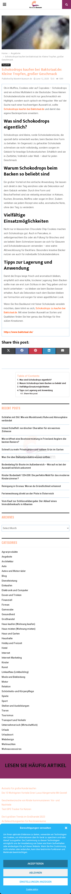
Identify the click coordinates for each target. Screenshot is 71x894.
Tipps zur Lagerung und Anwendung (36, 390)
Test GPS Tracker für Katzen (16, 809)
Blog (4, 576)
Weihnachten (9, 744)
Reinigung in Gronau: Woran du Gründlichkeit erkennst (31, 486)
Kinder (5, 662)
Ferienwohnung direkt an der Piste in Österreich (28, 493)
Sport (5, 701)
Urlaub (5, 730)
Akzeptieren (36, 863)
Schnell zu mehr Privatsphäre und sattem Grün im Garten (33, 449)
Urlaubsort (7, 734)
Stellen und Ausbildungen (15, 705)
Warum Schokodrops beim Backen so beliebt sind (42, 383)
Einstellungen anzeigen (36, 881)
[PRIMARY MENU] (4, 4)
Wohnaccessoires (11, 749)
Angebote (6, 65)
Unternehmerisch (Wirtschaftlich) (20, 725)
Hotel (4, 648)
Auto (4, 566)
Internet (6, 653)
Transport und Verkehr (14, 720)
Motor (5, 681)
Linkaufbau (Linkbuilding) (15, 672)
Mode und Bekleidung (13, 677)
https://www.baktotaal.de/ (18, 332)
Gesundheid (8, 614)
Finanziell (7, 600)
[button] (66, 828)
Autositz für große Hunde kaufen (19, 788)
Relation (6, 686)
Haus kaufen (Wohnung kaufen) (18, 624)
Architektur (8, 561)
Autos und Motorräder (14, 571)
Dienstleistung (9, 580)
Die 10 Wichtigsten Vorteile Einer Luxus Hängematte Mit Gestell (34, 792)
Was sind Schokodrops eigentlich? (35, 380)
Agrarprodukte (10, 552)
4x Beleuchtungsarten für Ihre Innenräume (24, 821)
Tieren (5, 710)
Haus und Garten (11, 633)
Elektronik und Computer (15, 590)
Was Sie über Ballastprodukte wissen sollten (26, 457)
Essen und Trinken (11, 595)
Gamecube (7, 609)
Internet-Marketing (12, 657)
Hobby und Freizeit (12, 643)
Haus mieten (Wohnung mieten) (19, 629)
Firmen (5, 604)
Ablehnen (35, 872)
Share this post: (31, 393)
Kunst (5, 667)
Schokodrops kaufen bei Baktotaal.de (24, 109)
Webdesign (8, 739)
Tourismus (7, 715)
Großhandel (8, 619)
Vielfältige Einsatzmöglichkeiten (34, 386)
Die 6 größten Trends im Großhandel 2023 (23, 816)
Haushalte (7, 638)
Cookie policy (32, 889)
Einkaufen (7, 585)
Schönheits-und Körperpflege (18, 691)
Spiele (5, 696)
